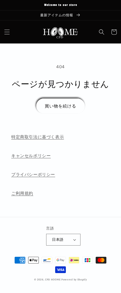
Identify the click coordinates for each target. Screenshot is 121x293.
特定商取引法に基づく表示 (37, 136)
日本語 (57, 239)
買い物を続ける (60, 106)
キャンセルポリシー (31, 155)
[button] (7, 32)
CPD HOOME (52, 279)
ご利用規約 (22, 193)
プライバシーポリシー (33, 174)
